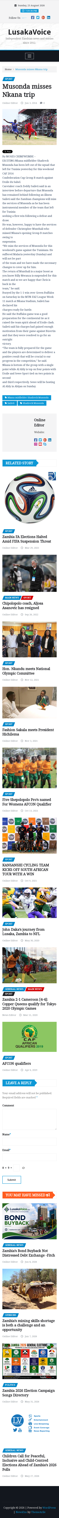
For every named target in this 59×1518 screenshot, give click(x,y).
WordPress (49, 1507)
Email (6, 1150)
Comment (8, 1105)
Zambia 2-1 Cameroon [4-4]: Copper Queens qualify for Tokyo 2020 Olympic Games (29, 1004)
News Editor (9, 1015)
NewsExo (21, 1512)
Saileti (11, 403)
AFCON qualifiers (16, 1063)
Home (8, 69)
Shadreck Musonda (33, 403)
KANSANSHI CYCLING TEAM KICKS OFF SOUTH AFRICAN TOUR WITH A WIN (25, 869)
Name (6, 1134)
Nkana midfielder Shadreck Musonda (28, 397)
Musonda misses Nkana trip (31, 69)
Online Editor (10, 103)
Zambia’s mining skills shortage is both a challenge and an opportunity (28, 1325)
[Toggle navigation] (29, 56)
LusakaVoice (29, 32)
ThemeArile (38, 1512)
